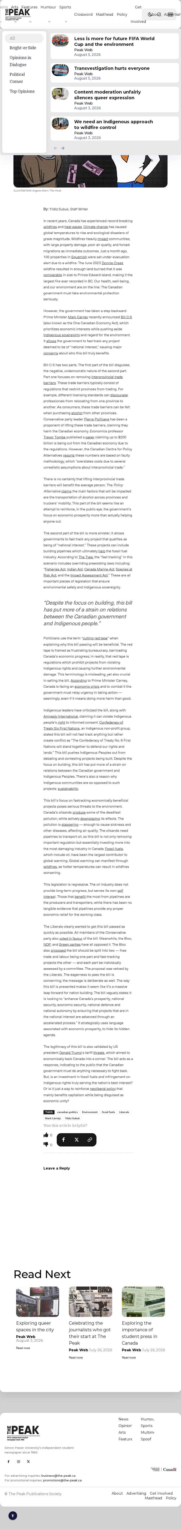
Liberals (124, 1112)
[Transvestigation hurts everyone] (60, 70)
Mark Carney (53, 1118)
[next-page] (63, 148)
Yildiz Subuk (72, 1118)
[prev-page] (55, 148)
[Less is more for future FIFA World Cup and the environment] (60, 40)
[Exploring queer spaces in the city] (37, 1302)
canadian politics (67, 1112)
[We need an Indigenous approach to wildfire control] (60, 123)
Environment (90, 1112)
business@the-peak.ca (58, 1475)
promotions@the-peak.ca (62, 1480)
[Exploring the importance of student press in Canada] (143, 1302)
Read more (23, 1347)
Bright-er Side (23, 47)
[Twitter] (76, 1139)
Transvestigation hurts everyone (112, 68)
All (12, 38)
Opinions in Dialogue (20, 61)
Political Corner (17, 78)
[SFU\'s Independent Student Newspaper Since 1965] (46, 1433)
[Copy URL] (89, 1139)
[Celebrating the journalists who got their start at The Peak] (90, 1302)
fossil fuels (108, 1112)
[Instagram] (18, 1462)
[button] (159, 14)
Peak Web (83, 50)
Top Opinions (22, 91)
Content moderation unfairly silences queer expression (107, 94)
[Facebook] (63, 1139)
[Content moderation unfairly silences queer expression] (60, 94)
